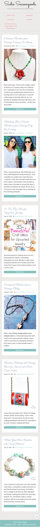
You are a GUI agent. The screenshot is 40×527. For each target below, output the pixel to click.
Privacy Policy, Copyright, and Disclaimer (11, 26)
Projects (29, 15)
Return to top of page (20, 522)
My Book (10, 19)
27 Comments (29, 133)
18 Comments (30, 374)
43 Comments (30, 292)
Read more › (20, 109)
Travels (29, 19)
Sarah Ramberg (22, 46)
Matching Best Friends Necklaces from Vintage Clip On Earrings (18, 125)
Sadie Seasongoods (20, 6)
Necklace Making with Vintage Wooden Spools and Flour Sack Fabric (20, 366)
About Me (11, 15)
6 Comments (31, 46)
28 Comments (29, 216)
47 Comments (28, 447)
